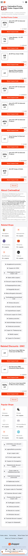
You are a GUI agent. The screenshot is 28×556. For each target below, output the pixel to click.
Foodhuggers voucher (14, 502)
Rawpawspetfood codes (13, 285)
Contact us (14, 538)
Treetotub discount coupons (14, 518)
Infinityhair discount (13, 514)
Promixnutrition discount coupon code (14, 498)
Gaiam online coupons (14, 277)
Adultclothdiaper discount (14, 322)
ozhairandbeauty (21, 424)
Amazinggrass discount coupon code (13, 273)
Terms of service (22, 546)
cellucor (18, 256)
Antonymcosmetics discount (14, 485)
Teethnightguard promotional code (14, 298)
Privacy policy (15, 546)
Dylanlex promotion (13, 318)
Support (20, 538)
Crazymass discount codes (13, 493)
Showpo (18, 413)
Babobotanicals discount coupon (14, 466)
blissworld (19, 435)
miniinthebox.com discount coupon (13, 444)
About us (7, 538)
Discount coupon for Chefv (13, 314)
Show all (14, 185)
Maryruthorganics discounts (14, 293)
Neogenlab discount (13, 289)
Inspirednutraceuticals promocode (14, 476)
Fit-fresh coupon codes (13, 457)
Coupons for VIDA (14, 268)
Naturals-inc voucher (14, 510)
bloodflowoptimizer (7, 256)
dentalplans (5, 233)
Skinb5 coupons (13, 334)
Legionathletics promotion (14, 449)
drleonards (5, 435)
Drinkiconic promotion (14, 326)
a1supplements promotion (14, 264)
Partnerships (12, 535)
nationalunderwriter (22, 233)
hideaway (4, 413)
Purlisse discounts (14, 302)
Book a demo (4, 535)
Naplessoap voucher (13, 481)
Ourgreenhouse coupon (13, 310)
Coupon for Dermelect (13, 338)
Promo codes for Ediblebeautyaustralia (14, 471)
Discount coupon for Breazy (14, 281)
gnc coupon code (14, 453)
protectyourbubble (7, 244)
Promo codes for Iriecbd (14, 306)
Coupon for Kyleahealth (13, 522)
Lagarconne (5, 424)
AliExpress (19, 244)
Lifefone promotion (13, 506)
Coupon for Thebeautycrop (13, 330)
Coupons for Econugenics (14, 461)
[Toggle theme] (26, 2)
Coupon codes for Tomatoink (14, 489)
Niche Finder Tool (23, 535)
